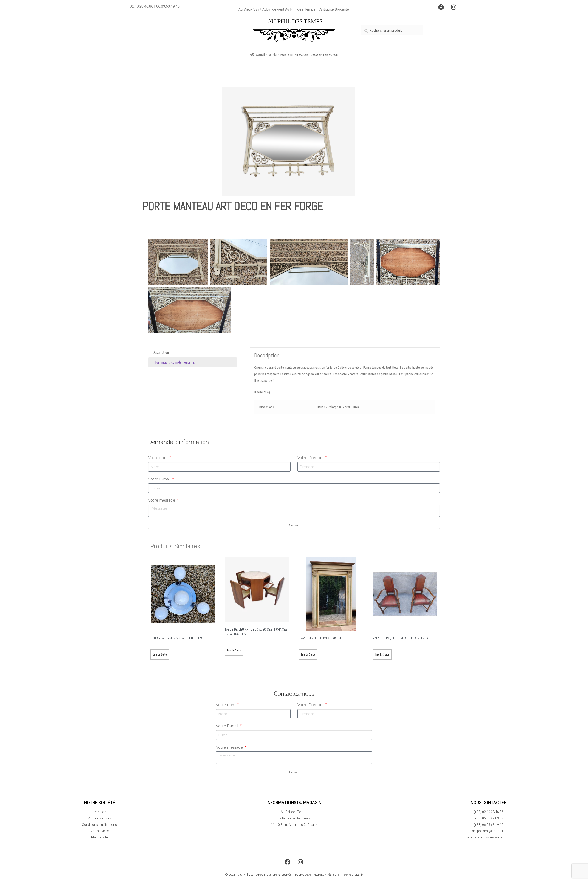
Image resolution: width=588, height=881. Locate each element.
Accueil (260, 55)
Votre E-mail (160, 479)
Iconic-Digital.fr (353, 874)
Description (161, 352)
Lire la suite (160, 654)
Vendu (273, 55)
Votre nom (158, 458)
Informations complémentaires (174, 362)
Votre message (162, 500)
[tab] (192, 353)
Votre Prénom (311, 458)
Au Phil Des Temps (250, 874)
